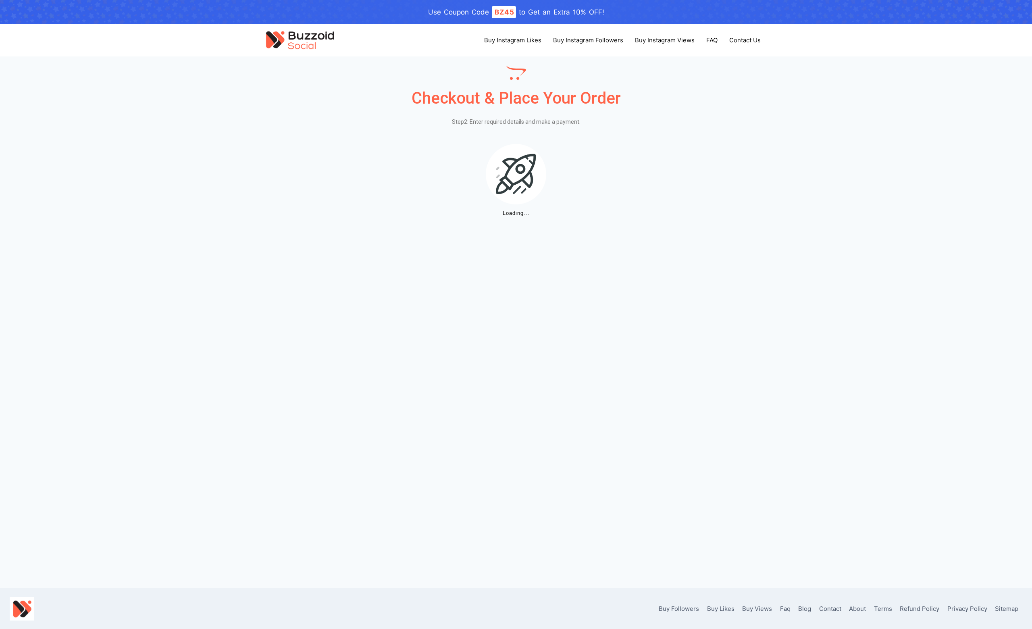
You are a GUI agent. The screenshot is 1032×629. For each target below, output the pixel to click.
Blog (804, 608)
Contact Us (745, 40)
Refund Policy (919, 608)
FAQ (712, 40)
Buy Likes (720, 608)
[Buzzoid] (300, 40)
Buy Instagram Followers (588, 40)
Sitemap (1006, 608)
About (857, 608)
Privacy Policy (967, 608)
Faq (785, 608)
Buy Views (757, 608)
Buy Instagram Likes (512, 40)
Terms (883, 608)
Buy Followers (679, 608)
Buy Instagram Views (665, 40)
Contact (830, 608)
